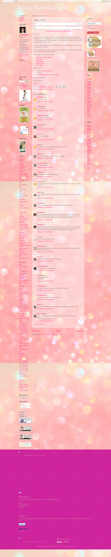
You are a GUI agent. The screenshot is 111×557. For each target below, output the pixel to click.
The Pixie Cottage (23, 368)
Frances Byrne (89, 91)
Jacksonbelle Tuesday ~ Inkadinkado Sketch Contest (24, 244)
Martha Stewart (23, 262)
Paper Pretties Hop (24, 307)
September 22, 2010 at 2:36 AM (45, 290)
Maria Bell (88, 111)
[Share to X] (62, 87)
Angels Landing (23, 173)
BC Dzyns (21, 180)
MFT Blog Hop (22, 271)
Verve (20, 382)
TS (20, 378)
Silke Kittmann (89, 115)
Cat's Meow (22, 189)
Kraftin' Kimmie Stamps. (23, 249)
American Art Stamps (22, 171)
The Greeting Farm (24, 365)
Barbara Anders (40, 63)
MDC (20, 264)
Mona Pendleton (41, 115)
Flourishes (41, 51)
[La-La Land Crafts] (94, 47)
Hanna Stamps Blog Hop (23, 237)
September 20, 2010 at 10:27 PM (45, 110)
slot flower (21, 337)
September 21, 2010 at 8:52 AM (45, 261)
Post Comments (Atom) (45, 334)
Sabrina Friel (89, 156)
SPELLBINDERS (41, 74)
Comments (24, 407)
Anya (20, 178)
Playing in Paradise (24, 318)
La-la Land (21, 252)
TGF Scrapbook (23, 361)
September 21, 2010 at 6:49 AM (45, 219)
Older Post (80, 331)
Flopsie (21, 214)
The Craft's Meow (23, 363)
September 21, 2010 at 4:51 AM (45, 158)
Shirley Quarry (89, 159)
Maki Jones (39, 61)
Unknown (39, 106)
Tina (38, 237)
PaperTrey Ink (22, 311)
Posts (22, 404)
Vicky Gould (88, 168)
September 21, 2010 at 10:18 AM (45, 270)
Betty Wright (40, 246)
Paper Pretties (22, 305)
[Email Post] (56, 87)
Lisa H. (39, 192)
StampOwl (40, 124)
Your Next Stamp (23, 390)
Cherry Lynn (22, 193)
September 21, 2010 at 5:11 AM (45, 167)
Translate (92, 28)
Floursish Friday (23, 219)
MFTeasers (22, 286)
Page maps (22, 302)
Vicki (88, 117)
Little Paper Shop (23, 258)
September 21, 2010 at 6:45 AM (45, 207)
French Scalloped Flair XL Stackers (23, 225)
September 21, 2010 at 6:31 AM (45, 187)
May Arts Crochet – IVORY (52, 74)
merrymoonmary (59, 546)
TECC (20, 357)
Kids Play (49, 70)
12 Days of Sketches (22, 159)
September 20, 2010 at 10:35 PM (45, 119)
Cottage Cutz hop (23, 201)
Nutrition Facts (38, 455)
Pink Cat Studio (23, 313)
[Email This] (59, 87)
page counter (22, 531)
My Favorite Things (24, 292)
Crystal (39, 172)
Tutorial (21, 380)
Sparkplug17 (40, 97)
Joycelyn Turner (89, 102)
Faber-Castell (22, 212)
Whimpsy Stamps (23, 384)
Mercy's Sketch (23, 266)
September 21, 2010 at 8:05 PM (45, 281)
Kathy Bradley (89, 150)
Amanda (39, 203)
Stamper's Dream (23, 349)
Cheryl (39, 134)
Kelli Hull (89, 105)
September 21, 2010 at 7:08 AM (45, 241)
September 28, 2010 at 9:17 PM (45, 321)
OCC (20, 295)
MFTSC (21, 288)
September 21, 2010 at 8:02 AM (45, 252)
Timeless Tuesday (47, 89)
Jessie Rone (88, 95)
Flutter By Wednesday (22, 222)
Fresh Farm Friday (23, 228)
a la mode (21, 164)
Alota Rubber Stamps (22, 167)
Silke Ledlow (40, 65)
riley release (22, 324)
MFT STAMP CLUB (24, 280)
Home (58, 331)
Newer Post (36, 331)
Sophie (21, 341)
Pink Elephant (22, 316)
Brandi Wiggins (89, 129)
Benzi (38, 304)
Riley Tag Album (23, 331)
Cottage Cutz (22, 199)
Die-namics (22, 205)
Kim (38, 257)
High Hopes (22, 240)
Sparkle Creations (23, 343)
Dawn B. (39, 154)
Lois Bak (89, 153)
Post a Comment (40, 324)
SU (20, 351)
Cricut (20, 203)
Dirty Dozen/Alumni (24, 208)
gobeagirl (39, 212)
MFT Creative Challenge (22, 274)
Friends (21, 230)
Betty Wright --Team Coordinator (44, 57)
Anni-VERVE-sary (23, 176)
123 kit (21, 162)
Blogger (72, 546)
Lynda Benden (89, 108)
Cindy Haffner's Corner (44, 7)
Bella (20, 182)
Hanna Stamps (23, 234)
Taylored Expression (22, 354)
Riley (20, 320)
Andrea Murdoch (89, 79)
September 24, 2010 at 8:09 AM (45, 308)
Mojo (20, 290)
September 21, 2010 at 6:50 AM (45, 232)
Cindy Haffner (43, 87)
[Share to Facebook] (63, 87)
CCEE (20, 191)
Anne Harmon (89, 125)
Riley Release (22, 329)
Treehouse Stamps (24, 376)
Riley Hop (21, 322)
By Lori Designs (23, 184)
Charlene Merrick (89, 136)
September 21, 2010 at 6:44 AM (45, 198)
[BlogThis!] (60, 87)
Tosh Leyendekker (89, 164)
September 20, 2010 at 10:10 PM (45, 101)
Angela (89, 81)
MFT (20, 269)
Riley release (22, 326)
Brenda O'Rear (89, 132)
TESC (20, 359)
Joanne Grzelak (89, 98)
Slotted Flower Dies (24, 339)
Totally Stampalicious (22, 373)
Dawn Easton (40, 163)
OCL (20, 297)
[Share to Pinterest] (65, 87)
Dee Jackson (40, 59)
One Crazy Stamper (22, 300)
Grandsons (22, 232)
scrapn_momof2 (41, 266)
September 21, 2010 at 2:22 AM (45, 149)
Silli (38, 144)
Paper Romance (23, 309)
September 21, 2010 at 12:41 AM (45, 139)
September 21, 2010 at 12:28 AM (45, 129)
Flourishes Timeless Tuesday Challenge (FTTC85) (58, 31)
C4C (20, 187)
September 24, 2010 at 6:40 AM (45, 299)
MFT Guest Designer (22, 277)
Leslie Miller (40, 286)
